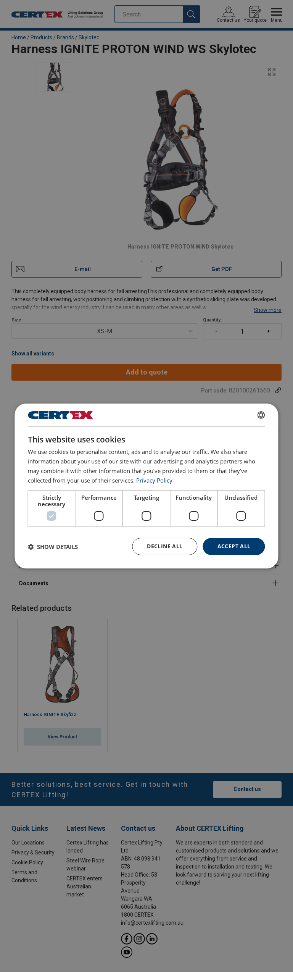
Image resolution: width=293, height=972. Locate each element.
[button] (53, 547)
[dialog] (146, 486)
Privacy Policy (154, 480)
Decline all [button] (164, 546)
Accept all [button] (234, 546)
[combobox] (261, 415)
